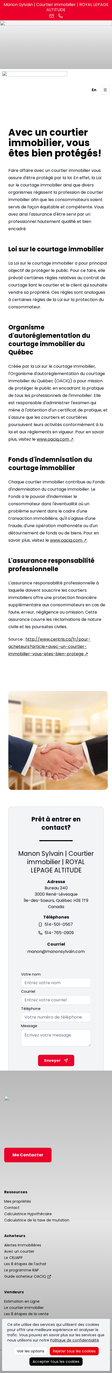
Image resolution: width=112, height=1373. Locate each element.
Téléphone (31, 1008)
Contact (12, 1207)
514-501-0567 (59, 924)
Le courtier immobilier (24, 1307)
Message (29, 1026)
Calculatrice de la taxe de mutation (36, 1220)
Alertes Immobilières (22, 1245)
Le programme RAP (21, 1270)
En (94, 89)
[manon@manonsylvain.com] (51, 16)
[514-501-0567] (60, 16)
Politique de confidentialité (74, 1340)
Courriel (28, 991)
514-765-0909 (59, 933)
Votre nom (31, 974)
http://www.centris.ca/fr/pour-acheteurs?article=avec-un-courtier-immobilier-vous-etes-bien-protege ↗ (49, 646)
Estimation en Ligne (22, 1301)
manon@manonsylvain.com (56, 951)
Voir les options (30, 1351)
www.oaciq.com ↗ (55, 439)
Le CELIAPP (13, 1257)
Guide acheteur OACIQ (25, 1276)
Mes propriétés (17, 1201)
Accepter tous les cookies (56, 1361)
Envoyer (52, 1060)
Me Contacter (28, 1155)
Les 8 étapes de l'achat (25, 1263)
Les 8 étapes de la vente (26, 1313)
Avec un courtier (19, 1251)
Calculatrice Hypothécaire (28, 1213)
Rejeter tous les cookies (74, 1351)
